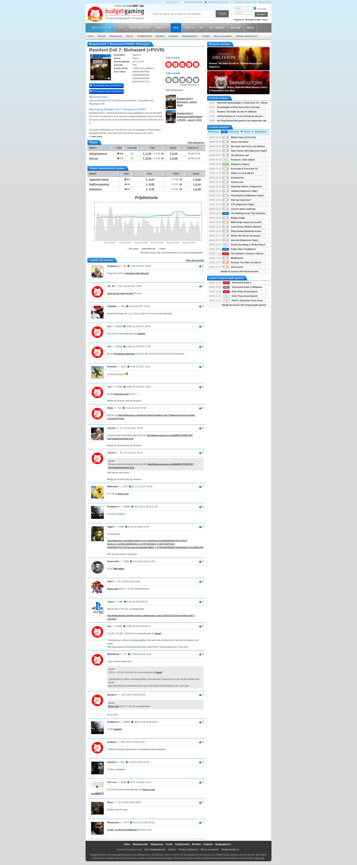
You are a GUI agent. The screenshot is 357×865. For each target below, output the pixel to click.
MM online (119, 568)
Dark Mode (266, 2)
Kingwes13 (113, 266)
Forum (129, 36)
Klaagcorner (237, 177)
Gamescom (236, 182)
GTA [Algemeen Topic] (242, 204)
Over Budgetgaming (154, 849)
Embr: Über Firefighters (240, 249)
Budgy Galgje (237, 218)
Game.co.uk (148, 789)
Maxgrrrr (112, 694)
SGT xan (111, 782)
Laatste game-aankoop (242, 209)
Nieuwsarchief (140, 844)
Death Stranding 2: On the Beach (245, 244)
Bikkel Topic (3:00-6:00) (243, 137)
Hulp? (265, 20)
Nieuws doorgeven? (246, 36)
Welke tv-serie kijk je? (242, 173)
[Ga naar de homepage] (116, 14)
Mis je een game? (223, 36)
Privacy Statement (188, 849)
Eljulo (110, 408)
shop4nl (118, 729)
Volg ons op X (172, 2)
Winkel (92, 148)
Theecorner (236, 267)
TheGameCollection (124, 354)
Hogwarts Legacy (236, 164)
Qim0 (110, 581)
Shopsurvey (115, 36)
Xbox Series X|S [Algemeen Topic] (248, 151)
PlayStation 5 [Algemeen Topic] (247, 195)
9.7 (128, 189)
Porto (176, 173)
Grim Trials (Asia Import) (245, 291)
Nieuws (101, 36)
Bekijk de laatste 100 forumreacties (239, 271)
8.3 (128, 179)
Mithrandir (112, 486)
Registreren (239, 20)
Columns (173, 36)
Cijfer (119, 148)
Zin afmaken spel (239, 155)
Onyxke (111, 428)
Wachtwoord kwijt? (253, 20)
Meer (250, 27)
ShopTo (141, 333)
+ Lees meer (95, 136)
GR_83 (111, 286)
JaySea (111, 452)
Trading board (182, 844)
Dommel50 (113, 561)
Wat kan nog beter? (240, 200)
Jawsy (110, 601)
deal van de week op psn (120, 293)
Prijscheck (193, 148)
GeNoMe (111, 306)
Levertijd (132, 148)
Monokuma (113, 822)
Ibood (158, 633)
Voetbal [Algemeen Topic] (244, 191)
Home (90, 36)
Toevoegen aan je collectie (107, 91)
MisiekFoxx (113, 654)
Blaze (110, 802)
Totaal (173, 148)
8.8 (121, 153)
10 (128, 184)
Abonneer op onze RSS (245, 2)
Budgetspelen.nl (230, 849)
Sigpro (110, 527)
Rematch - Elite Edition (239, 159)
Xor (109, 326)
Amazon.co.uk (121, 394)
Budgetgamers (190, 36)
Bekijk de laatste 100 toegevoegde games (244, 305)
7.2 (121, 158)
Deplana (111, 742)
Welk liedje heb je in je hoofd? (246, 222)
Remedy (111, 366)
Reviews (160, 36)
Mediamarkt (236, 258)
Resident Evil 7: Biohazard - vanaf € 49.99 (187, 102)
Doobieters (113, 506)
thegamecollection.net (137, 273)
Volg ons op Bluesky (193, 2)
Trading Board (144, 36)
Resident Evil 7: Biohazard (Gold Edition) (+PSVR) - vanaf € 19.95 (189, 116)
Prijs (152, 148)
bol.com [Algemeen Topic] (244, 240)
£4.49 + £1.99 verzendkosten (122, 830)
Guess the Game (239, 142)
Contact (206, 36)
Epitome (111, 762)
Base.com (123, 494)
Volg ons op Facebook (218, 2)
